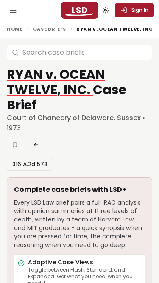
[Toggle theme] (105, 10)
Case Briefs (49, 28)
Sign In (139, 10)
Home (15, 28)
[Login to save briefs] (16, 144)
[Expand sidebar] (13, 10)
